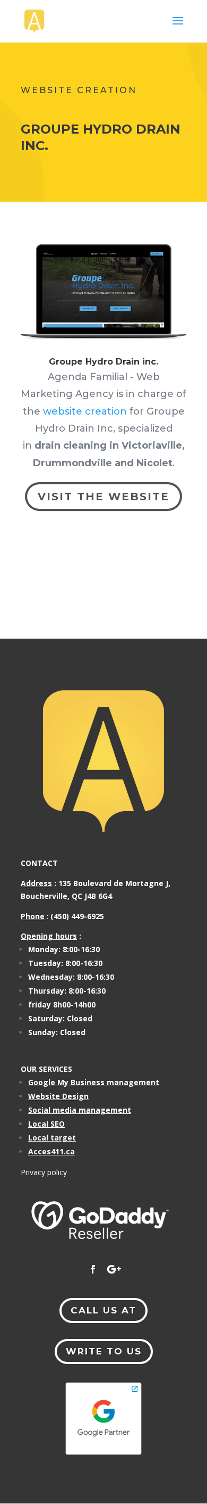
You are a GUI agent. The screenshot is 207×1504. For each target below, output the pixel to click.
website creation (85, 411)
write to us (104, 1351)
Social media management (79, 1110)
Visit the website (103, 496)
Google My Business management (93, 1082)
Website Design (58, 1096)
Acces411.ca (51, 1151)
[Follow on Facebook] (92, 1269)
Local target (52, 1138)
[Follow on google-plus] (114, 1269)
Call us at (103, 1310)
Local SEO (46, 1124)
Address (36, 883)
